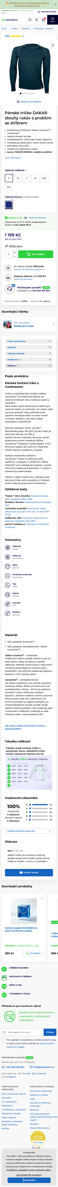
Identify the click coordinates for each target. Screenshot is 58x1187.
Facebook (41, 1073)
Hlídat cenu (15, 246)
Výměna (34, 1124)
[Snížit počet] (14, 256)
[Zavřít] (55, 4)
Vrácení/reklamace (40, 1128)
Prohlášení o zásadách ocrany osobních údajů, (28, 1170)
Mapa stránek (9, 1117)
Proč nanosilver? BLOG (14, 1094)
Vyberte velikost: (16, 170)
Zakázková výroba (11, 1113)
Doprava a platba (39, 1095)
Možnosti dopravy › (38, 217)
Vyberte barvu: (21, 196)
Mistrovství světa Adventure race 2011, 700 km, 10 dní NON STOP (27, 511)
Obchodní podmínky (41, 1091)
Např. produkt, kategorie (22, 41)
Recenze (34, 1109)
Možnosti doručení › (23, 279)
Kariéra (5, 1128)
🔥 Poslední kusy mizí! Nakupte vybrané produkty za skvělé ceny (27, 4)
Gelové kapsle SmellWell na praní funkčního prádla (21, 929)
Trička (14, 28)
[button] (30, 20)
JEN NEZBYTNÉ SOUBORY (29, 1175)
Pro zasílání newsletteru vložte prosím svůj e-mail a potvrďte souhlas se (31, 1043)
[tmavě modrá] (9, 205)
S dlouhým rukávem (43, 28)
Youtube (26, 1073)
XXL (44, 178)
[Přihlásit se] (36, 20)
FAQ (32, 1099)
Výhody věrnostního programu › (29, 269)
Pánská (25, 28)
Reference (7, 1105)
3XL (9, 187)
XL (35, 178)
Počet (9, 254)
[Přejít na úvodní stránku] (10, 20)
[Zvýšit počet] (14, 252)
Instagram (10, 1076)
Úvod (4, 28)
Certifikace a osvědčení (14, 1109)
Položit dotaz (31, 872)
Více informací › (13, 157)
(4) (14, 36)
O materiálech (9, 1101)
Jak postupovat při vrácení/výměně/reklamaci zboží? (44, 1116)
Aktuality (6, 1097)
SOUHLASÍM (29, 1180)
